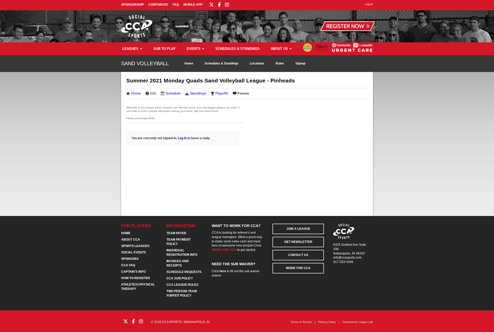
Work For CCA (298, 268)
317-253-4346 (343, 262)
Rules (280, 63)
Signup (300, 63)
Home (188, 63)
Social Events (133, 252)
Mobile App (192, 4)
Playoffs (221, 93)
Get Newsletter (298, 242)
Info (153, 93)
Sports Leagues (135, 246)
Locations (257, 63)
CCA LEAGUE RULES (182, 285)
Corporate (158, 4)
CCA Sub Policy (179, 278)
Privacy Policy (327, 322)
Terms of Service (301, 322)
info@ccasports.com (347, 257)
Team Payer (176, 233)
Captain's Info (133, 271)
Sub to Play (164, 49)
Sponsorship (132, 4)
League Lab (365, 322)
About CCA (130, 239)
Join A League (298, 229)
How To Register (135, 278)
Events (193, 49)
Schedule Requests (183, 272)
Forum (243, 93)
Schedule (173, 93)
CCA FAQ (128, 265)
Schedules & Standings (237, 49)
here (222, 271)
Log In (182, 138)
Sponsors (130, 259)
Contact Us (298, 255)
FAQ (176, 4)
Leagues (130, 49)
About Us (279, 49)
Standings (198, 93)
